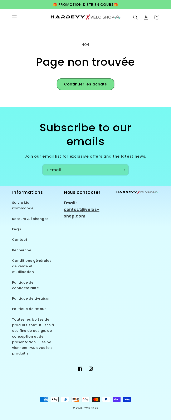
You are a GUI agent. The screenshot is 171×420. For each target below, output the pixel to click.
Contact (20, 239)
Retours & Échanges (30, 218)
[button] (14, 17)
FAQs (16, 229)
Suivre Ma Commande (23, 205)
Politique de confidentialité (25, 285)
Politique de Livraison (31, 298)
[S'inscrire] (123, 169)
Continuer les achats (85, 84)
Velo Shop (91, 407)
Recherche (21, 250)
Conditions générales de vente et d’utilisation (32, 266)
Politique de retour (29, 308)
